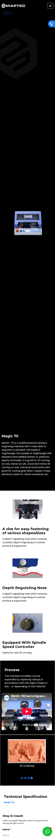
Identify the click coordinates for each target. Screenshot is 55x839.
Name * (6, 829)
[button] (50, 6)
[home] (13, 6)
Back (7, 11)
